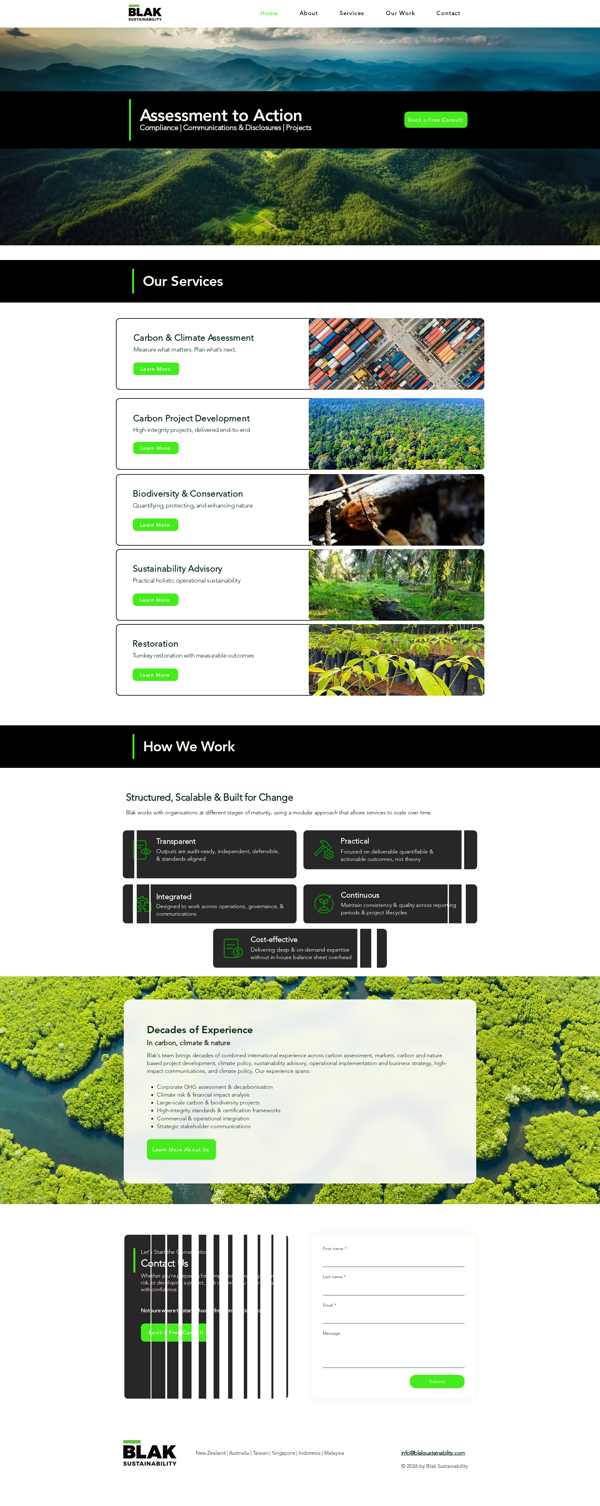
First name (335, 1248)
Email (329, 1305)
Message (331, 1333)
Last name (334, 1276)
